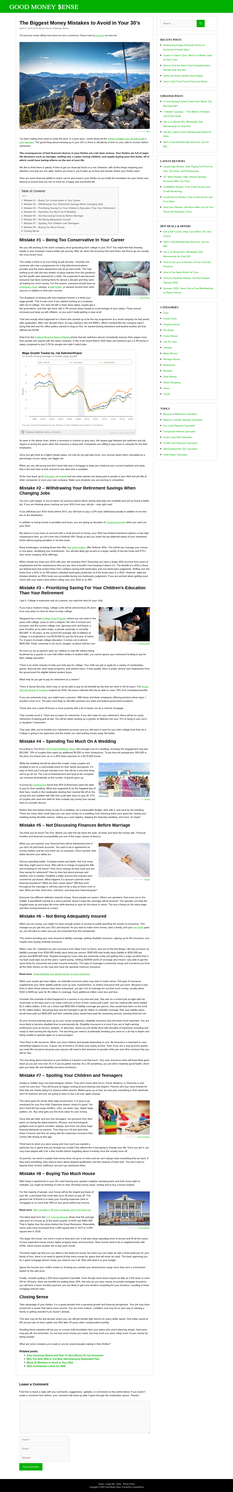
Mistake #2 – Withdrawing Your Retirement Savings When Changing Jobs (63, 204)
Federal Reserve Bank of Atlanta (52, 337)
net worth (138, 927)
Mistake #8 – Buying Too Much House (44, 227)
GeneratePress (138, 1487)
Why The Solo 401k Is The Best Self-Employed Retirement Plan (63, 1358)
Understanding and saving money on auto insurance (61, 974)
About (101, 1484)
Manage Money (61, 28)
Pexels (147, 799)
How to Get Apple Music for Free (180, 272)
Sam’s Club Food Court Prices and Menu (185, 81)
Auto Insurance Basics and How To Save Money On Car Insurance (65, 1355)
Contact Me (110, 1484)
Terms (118, 1484)
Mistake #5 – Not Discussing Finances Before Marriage (53, 215)
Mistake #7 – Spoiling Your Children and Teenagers (51, 223)
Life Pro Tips (170, 341)
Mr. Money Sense (44, 28)
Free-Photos (145, 298)
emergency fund (28, 287)
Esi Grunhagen (144, 1137)
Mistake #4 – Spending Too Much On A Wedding (50, 211)
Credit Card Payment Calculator (180, 443)
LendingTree (39, 784)
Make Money (170, 353)
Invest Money (170, 336)
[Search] (201, 23)
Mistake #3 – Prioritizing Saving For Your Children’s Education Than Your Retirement (69, 208)
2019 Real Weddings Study (60, 749)
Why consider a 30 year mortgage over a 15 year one (62, 1209)
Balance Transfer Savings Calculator (182, 419)
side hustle (56, 287)
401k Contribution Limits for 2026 (46, 1366)
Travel (166, 394)
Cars (165, 312)
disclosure (100, 35)
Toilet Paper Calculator (175, 454)
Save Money (170, 376)
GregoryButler (144, 1228)
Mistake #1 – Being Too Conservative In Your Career (52, 200)
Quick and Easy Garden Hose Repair (183, 75)
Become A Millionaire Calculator (180, 414)
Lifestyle (167, 347)
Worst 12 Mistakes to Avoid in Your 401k (50, 1362)
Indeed (63, 476)
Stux (148, 131)
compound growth (115, 522)
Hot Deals (168, 330)
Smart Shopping (172, 382)
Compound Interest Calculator (179, 431)
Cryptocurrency (171, 324)
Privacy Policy (129, 1484)
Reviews (167, 370)
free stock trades (76, 547)
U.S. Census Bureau (57, 1217)
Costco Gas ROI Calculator (177, 437)
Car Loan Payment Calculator (179, 425)
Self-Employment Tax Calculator (180, 448)
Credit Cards (170, 318)
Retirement (169, 365)
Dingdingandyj (144, 644)
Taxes (166, 388)
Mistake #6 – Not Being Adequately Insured (47, 219)
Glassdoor (49, 476)
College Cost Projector (54, 618)
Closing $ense (31, 231)
